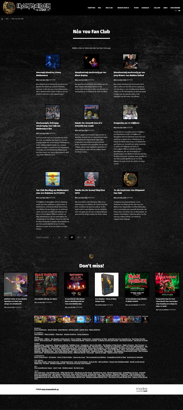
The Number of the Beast (60, 339)
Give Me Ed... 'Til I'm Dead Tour (63, 376)
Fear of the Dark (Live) (61, 350)
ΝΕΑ (99, 8)
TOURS (136, 8)
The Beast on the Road (83, 373)
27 (72, 237)
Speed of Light (100, 353)
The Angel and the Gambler (136, 350)
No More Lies (79, 368)
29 (85, 237)
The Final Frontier (126, 340)
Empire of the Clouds (115, 353)
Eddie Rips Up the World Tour (109, 376)
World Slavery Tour (114, 373)
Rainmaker (108, 351)
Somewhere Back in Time (116, 357)
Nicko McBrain (94, 330)
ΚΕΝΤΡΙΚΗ (91, 8)
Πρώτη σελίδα (42, 237)
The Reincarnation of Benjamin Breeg (58, 353)
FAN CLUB (109, 8)
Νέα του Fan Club (18, 18)
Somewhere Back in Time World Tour (48, 377)
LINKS (165, 8)
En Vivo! (46, 363)
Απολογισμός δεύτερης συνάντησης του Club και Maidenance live (48, 126)
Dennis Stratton (70, 334)
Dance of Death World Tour (86, 376)
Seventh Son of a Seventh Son (119, 339)
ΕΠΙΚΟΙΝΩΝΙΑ (175, 8)
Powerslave (86, 339)
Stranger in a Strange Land (114, 346)
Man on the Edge (100, 350)
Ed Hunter (52, 357)
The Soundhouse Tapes (43, 368)
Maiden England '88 (57, 363)
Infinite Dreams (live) (69, 348)
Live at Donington (81, 362)
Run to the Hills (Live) (83, 346)
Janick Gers (84, 330)
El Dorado (90, 353)
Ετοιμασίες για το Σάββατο (126, 123)
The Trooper (139, 345)
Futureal (37, 351)
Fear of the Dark (46, 340)
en (179, 10)
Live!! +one (57, 368)
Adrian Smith (74, 330)
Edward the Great (79, 357)
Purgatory (85, 345)
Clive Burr (59, 334)
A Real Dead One (66, 362)
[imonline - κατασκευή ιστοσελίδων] (141, 389)
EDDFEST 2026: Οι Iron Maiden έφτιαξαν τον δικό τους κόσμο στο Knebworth (15, 301)
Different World (79, 353)
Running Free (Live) (66, 346)
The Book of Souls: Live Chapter (78, 363)
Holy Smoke (82, 348)
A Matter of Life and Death (108, 340)
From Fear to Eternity (135, 357)
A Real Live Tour (94, 374)
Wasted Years (97, 346)
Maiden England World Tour (96, 377)
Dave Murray (63, 330)
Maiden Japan (67, 368)
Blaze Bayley (49, 334)
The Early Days (39, 373)
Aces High (54, 346)
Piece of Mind (76, 339)
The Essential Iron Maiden (96, 357)
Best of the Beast (41, 357)
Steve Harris (52, 330)
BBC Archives (103, 362)
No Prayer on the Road (61, 374)
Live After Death (40, 362)
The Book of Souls (141, 340)
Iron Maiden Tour (53, 373)
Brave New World (77, 340)
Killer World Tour (67, 373)
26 (66, 237)
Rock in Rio (93, 362)
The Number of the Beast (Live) (125, 351)
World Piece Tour (99, 373)
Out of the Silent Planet (64, 351)
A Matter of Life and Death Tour (133, 376)
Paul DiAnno (38, 334)
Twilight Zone (74, 345)
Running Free (39, 345)
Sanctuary (49, 345)
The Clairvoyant (54, 348)
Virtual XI (66, 340)
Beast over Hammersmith (119, 362)
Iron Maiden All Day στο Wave (46, 299)
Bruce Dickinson (40, 330)
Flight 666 (38, 363)
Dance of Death (91, 340)
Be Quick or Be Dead (127, 348)
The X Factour (106, 374)
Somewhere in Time (99, 339)
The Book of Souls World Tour (119, 377)
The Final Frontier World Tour (74, 377)
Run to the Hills (95, 345)
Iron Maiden (38, 339)
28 (78, 237)
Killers (47, 339)
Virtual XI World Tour (120, 374)
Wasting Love (47, 350)
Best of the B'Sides (64, 357)
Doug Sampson (83, 334)
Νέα (7, 18)
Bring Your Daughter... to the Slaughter (103, 348)
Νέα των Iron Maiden (132, 305)
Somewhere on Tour (130, 373)
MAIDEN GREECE (123, 8)
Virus (123, 350)
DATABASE (145, 8)
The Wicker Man (48, 351)
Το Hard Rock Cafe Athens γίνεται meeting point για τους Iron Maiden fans (75, 301)
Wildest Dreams (97, 351)
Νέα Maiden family (100, 305)
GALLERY (157, 8)
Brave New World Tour (42, 376)
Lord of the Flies (114, 350)
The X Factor (57, 340)
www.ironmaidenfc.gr (50, 389)
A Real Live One (53, 362)
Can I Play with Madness (135, 346)
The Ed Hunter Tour (137, 374)
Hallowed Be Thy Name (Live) (82, 350)
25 (59, 237)
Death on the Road (137, 362)
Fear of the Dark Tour (79, 374)
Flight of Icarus (128, 345)
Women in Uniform (61, 345)
